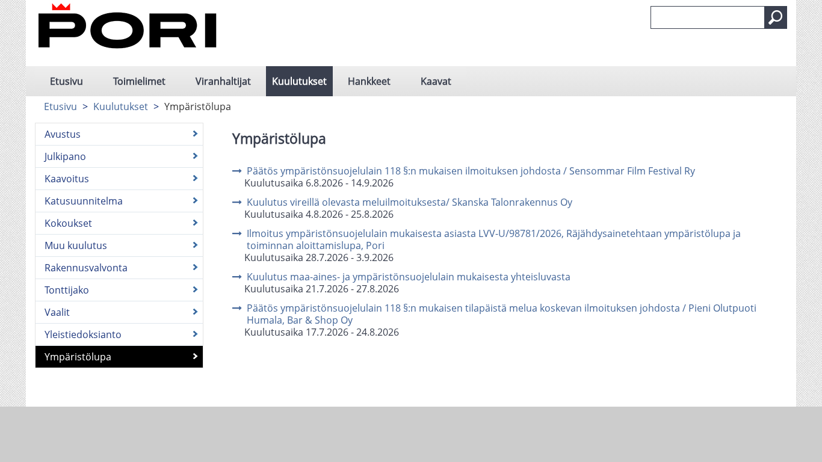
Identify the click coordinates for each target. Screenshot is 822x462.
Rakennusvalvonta (86, 267)
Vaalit (57, 312)
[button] (775, 17)
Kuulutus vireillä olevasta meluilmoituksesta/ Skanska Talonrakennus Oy (409, 202)
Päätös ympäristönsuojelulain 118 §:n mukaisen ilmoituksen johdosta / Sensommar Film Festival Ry (471, 171)
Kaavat (436, 81)
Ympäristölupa (78, 356)
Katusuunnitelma (84, 201)
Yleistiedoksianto (83, 334)
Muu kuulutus (76, 245)
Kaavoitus (67, 178)
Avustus (63, 134)
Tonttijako (67, 290)
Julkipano (65, 156)
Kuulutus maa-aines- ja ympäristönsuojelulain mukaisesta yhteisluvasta (408, 277)
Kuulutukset (299, 81)
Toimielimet (139, 81)
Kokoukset (68, 223)
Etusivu (66, 81)
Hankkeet (369, 81)
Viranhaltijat (223, 81)
